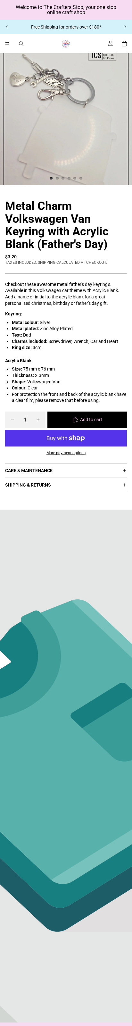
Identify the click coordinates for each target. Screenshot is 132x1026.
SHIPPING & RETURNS (28, 485)
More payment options (66, 453)
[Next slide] (125, 27)
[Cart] (124, 44)
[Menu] (7, 43)
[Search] (21, 44)
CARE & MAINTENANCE (29, 470)
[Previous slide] (7, 27)
